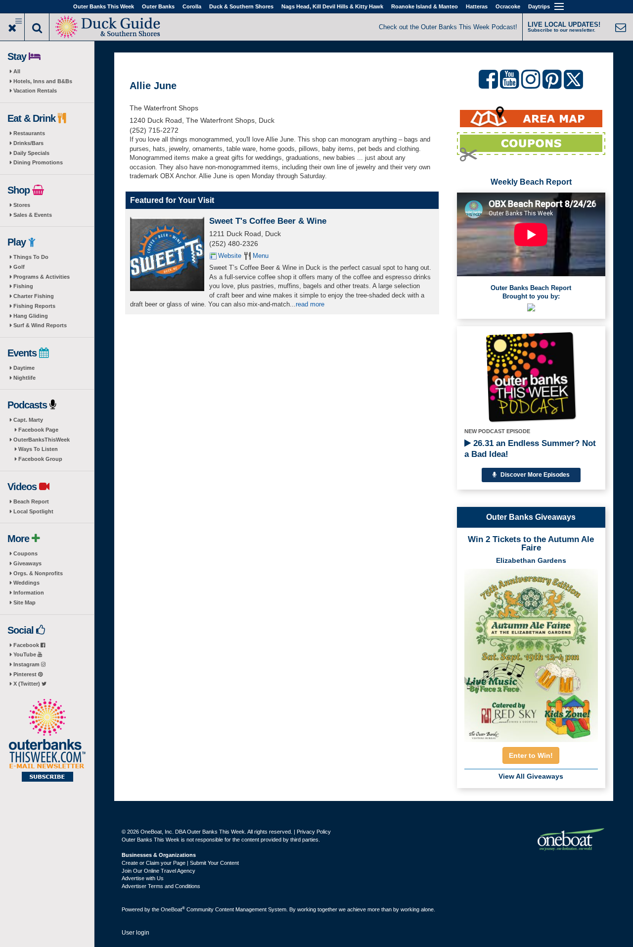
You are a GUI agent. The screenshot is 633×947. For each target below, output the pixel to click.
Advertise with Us (143, 878)
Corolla (191, 6)
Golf (19, 267)
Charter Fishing (33, 296)
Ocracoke (508, 6)
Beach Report (31, 501)
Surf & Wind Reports (40, 325)
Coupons (25, 553)
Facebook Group (40, 459)
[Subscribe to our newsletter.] (47, 741)
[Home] (109, 26)
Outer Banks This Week (103, 6)
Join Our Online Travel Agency (158, 871)
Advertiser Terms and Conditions (161, 886)
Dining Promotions (38, 162)
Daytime (24, 368)
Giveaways (27, 563)
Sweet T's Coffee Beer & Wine (267, 221)
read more (310, 304)
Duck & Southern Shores (241, 6)
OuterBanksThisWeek (41, 440)
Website (229, 255)
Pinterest (25, 674)
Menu (261, 255)
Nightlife (24, 378)
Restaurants (29, 133)
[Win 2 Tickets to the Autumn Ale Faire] (531, 652)
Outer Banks (158, 6)
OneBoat (173, 909)
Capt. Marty (28, 420)
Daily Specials (31, 153)
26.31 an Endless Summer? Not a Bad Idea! (530, 449)
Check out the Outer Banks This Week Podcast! (448, 27)
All (16, 71)
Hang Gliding (30, 316)
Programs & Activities (41, 277)
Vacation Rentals (35, 91)
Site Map (24, 602)
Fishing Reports (34, 306)
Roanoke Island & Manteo (424, 6)
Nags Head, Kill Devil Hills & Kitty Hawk (332, 6)
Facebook (27, 645)
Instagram (27, 664)
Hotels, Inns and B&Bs (42, 81)
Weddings (26, 583)
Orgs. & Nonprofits (38, 573)
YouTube (25, 654)
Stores (21, 205)
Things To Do (30, 257)
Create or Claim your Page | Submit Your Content (180, 863)
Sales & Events (32, 215)
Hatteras (477, 6)
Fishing (23, 286)
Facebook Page (38, 430)
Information (28, 593)
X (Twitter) (27, 684)
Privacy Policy (314, 832)
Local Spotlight (33, 511)
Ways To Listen (38, 449)
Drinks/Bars (28, 143)
